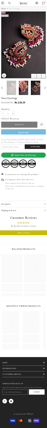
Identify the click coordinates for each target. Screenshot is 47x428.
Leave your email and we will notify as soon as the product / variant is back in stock (22, 140)
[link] (12, 289)
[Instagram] (11, 401)
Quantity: (5, 109)
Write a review (23, 233)
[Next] (43, 76)
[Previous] (39, 76)
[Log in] (36, 3)
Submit (36, 392)
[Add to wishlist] (42, 125)
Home (3, 8)
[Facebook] (4, 401)
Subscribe (35, 147)
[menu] (2, 3)
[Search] (9, 3)
